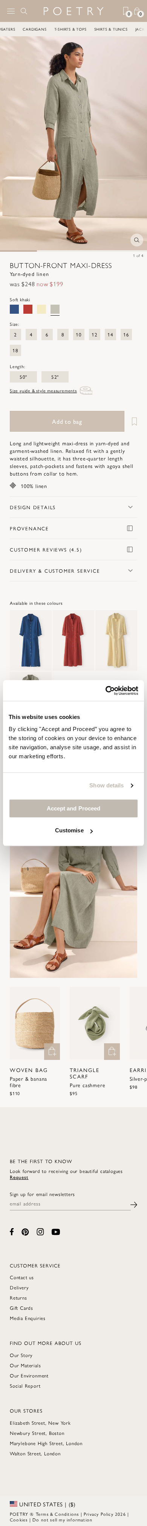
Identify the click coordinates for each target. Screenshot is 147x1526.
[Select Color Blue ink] (14, 309)
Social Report (25, 1385)
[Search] (24, 11)
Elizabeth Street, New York (40, 1422)
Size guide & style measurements (43, 390)
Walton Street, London (35, 1453)
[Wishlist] (131, 421)
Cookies (19, 1519)
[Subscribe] (133, 1203)
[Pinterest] (25, 1232)
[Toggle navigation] (11, 11)
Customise (69, 830)
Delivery (19, 1287)
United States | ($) (46, 1504)
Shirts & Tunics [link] (112, 29)
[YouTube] (56, 1232)
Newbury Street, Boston (37, 1432)
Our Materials (25, 1365)
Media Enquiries (28, 1318)
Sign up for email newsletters (42, 1194)
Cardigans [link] (35, 29)
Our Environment (29, 1375)
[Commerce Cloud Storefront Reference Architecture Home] (73, 11)
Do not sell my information (62, 1519)
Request (19, 1177)
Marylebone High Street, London (46, 1443)
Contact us (22, 1277)
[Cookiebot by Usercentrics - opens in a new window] (105, 691)
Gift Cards (21, 1307)
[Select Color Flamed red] (27, 309)
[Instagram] (40, 1231)
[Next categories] (141, 29)
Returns (18, 1297)
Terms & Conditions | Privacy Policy (74, 1514)
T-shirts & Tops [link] (71, 29)
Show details (106, 785)
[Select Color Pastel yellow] (41, 309)
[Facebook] (12, 1231)
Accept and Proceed (74, 808)
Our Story (21, 1355)
